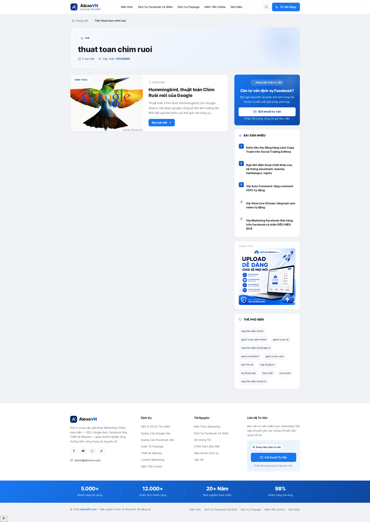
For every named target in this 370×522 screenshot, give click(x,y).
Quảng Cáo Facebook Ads (157, 439)
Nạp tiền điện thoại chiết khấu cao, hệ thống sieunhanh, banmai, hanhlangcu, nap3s (269, 169)
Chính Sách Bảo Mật (206, 446)
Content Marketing (152, 459)
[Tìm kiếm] (266, 7)
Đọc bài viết (159, 122)
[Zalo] (92, 451)
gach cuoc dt (281, 339)
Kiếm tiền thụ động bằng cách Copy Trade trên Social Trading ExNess (270, 149)
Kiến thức (127, 6)
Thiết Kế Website (151, 453)
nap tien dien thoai (252, 331)
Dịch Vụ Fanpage (188, 6)
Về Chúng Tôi (202, 439)
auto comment (250, 356)
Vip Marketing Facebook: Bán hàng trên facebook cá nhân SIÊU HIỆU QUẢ (269, 224)
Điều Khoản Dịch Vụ (206, 453)
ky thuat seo (248, 373)
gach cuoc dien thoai (253, 339)
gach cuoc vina (275, 356)
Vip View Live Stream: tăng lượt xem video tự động (270, 205)
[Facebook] (73, 451)
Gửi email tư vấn (269, 111)
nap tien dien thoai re (253, 381)
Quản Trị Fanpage (152, 446)
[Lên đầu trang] (3, 519)
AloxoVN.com (88, 509)
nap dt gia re (267, 364)
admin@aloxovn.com (87, 460)
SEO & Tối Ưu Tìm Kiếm (155, 426)
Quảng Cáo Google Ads (155, 433)
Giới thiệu (236, 6)
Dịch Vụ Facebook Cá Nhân (155, 6)
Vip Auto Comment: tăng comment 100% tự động (269, 188)
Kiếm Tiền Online (214, 6)
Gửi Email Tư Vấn (276, 457)
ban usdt (267, 373)
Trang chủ (82, 20)
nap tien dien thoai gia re (255, 347)
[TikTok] (101, 451)
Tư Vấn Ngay (288, 6)
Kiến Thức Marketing (207, 426)
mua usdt (285, 373)
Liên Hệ (199, 459)
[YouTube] (83, 451)
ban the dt (247, 364)
